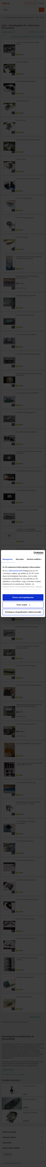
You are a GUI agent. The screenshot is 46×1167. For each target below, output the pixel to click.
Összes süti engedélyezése (23, 597)
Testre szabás (21, 605)
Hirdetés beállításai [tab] (34, 559)
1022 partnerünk (15, 571)
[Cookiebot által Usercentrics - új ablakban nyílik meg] (33, 553)
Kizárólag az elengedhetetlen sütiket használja (23, 612)
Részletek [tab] (20, 559)
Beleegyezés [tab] (8, 559)
